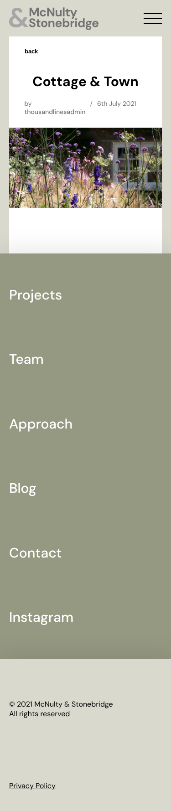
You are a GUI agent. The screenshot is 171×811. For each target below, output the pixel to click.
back (31, 51)
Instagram (41, 617)
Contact (35, 553)
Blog (22, 488)
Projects (35, 295)
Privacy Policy (32, 785)
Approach (41, 424)
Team (26, 359)
